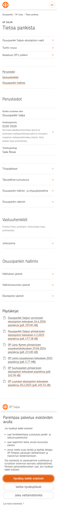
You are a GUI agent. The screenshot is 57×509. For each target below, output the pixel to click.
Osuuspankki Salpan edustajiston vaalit (23, 40)
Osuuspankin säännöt (13, 201)
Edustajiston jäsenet (13, 295)
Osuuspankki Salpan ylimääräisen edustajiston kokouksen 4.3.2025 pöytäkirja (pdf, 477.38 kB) (26, 335)
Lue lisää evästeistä (12, 503)
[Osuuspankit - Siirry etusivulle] (5, 5)
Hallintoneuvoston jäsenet (16, 284)
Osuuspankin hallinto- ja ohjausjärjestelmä (25, 190)
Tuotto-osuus (9, 47)
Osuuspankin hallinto (13, 82)
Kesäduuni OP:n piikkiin (15, 55)
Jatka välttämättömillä (28, 495)
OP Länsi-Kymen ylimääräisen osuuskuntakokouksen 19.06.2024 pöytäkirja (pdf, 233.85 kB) (27, 348)
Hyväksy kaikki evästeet (28, 478)
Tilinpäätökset (9, 168)
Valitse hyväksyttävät (28, 487)
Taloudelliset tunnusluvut (15, 179)
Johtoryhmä (8, 243)
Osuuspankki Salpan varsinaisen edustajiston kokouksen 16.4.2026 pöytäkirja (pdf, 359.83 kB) (27, 321)
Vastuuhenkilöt (10, 77)
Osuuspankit (7, 14)
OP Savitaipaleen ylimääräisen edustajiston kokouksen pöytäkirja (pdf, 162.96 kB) (29, 371)
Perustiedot (8, 71)
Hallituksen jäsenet (12, 273)
